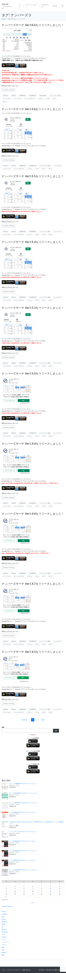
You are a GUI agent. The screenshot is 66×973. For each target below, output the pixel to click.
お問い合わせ (45, 6)
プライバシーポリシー (31, 6)
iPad (3, 916)
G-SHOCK (4, 914)
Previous (24, 720)
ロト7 (54, 98)
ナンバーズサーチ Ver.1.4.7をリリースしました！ (33, 583)
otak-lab (5, 4)
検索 (3, 727)
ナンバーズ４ (17, 98)
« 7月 (32, 902)
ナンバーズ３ (6, 98)
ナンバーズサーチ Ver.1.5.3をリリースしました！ (33, 307)
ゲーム (3, 939)
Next (42, 720)
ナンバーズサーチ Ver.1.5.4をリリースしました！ (33, 242)
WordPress (5, 932)
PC (2, 927)
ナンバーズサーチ (29, 98)
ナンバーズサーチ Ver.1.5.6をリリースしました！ (33, 109)
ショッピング (5, 942)
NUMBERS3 (22, 95)
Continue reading (8, 90)
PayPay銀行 (43, 95)
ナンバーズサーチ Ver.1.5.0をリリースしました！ (33, 373)
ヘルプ (20, 6)
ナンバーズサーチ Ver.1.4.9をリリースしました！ (33, 443)
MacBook (4, 922)
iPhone (4, 919)
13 (33, 889)
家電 (3, 947)
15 (50, 889)
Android (13, 95)
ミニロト (40, 98)
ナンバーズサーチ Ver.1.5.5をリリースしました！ (33, 176)
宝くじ (5, 101)
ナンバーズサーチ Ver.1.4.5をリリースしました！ (33, 651)
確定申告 (4, 952)
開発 (3, 955)
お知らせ (4, 937)
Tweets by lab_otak (7, 906)
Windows (4, 929)
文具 (3, 949)
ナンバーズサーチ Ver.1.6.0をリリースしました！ (33, 25)
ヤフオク (4, 944)
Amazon (5, 95)
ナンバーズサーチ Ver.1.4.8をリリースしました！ (33, 513)
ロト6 (47, 98)
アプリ (3, 934)
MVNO (3, 924)
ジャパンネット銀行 (55, 95)
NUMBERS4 (32, 95)
